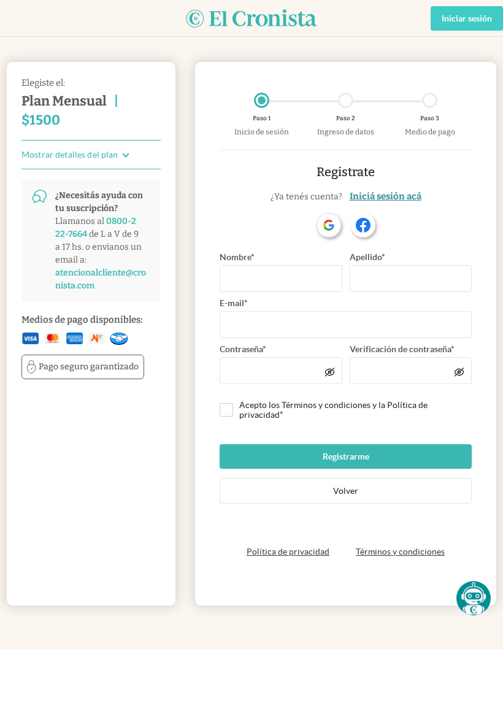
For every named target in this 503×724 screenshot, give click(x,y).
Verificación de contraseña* (402, 349)
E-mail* (234, 303)
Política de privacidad (288, 551)
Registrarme (346, 456)
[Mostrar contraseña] (329, 372)
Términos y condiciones (400, 551)
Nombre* (237, 257)
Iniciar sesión (467, 18)
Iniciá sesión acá (385, 196)
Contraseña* (243, 349)
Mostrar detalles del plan (69, 155)
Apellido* (367, 257)
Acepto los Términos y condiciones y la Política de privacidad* (333, 410)
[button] (473, 598)
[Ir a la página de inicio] (251, 18)
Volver (345, 491)
